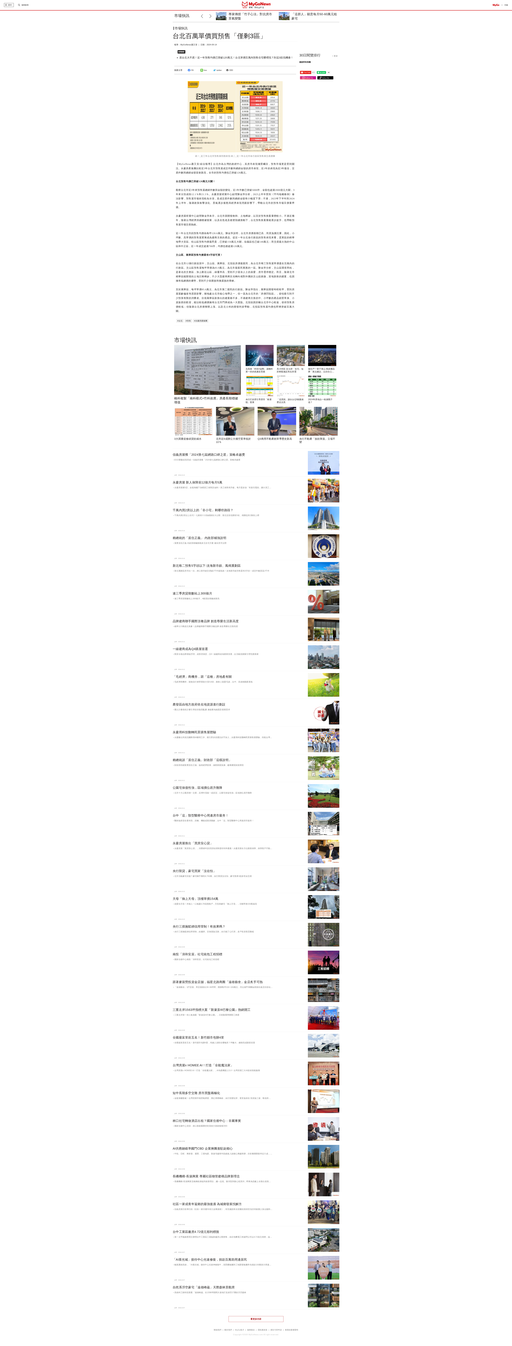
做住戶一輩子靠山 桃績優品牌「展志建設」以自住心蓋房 (321, 372)
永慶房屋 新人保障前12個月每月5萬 (197, 482)
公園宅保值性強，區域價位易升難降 (197, 787)
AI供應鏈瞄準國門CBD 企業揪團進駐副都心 (203, 1148)
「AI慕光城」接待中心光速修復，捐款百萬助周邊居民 (210, 1259)
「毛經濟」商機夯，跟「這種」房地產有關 (202, 676)
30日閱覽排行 (310, 55)
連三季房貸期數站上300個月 (192, 593)
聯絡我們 (217, 1330)
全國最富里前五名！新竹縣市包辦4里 (198, 1037)
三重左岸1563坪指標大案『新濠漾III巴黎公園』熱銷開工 (212, 1009)
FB (192, 70)
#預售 (188, 321)
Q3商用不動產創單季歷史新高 (275, 438)
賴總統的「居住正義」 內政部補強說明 (199, 538)
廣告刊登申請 (276, 1330)
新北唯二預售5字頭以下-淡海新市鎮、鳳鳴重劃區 (207, 565)
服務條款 (251, 1330)
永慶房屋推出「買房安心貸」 (193, 843)
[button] (211, 16)
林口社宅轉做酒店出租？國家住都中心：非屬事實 (207, 1120)
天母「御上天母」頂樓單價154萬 (195, 898)
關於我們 (228, 1330)
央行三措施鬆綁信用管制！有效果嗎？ (199, 926)
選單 (10, 5)
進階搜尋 (25, 5)
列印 (231, 70)
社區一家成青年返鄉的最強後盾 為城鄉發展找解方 (207, 1204)
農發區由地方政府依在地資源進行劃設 (199, 704)
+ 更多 (335, 56)
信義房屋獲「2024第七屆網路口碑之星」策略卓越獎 (209, 454)
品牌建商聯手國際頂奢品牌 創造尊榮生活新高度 (206, 621)
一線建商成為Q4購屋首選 (190, 649)
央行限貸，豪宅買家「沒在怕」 (194, 871)
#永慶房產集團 (200, 321)
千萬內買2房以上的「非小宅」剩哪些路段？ (203, 510)
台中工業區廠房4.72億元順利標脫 (196, 1232)
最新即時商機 (305, 62)
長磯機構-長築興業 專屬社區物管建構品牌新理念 (206, 1176)
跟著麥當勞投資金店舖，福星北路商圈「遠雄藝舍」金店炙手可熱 (218, 982)
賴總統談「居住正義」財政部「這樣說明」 (202, 760)
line (205, 70)
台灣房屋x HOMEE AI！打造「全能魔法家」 (203, 1065)
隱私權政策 (262, 1330)
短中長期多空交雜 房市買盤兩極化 (196, 1093)
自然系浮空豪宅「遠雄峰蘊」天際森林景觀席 (204, 1287)
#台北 (180, 321)
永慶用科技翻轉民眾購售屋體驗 (194, 732)
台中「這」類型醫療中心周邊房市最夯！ (201, 815)
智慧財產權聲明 (291, 1330)
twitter (219, 70)
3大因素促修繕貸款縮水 (187, 438)
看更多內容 (256, 1319)
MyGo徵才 (239, 1330)
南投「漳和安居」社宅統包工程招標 (197, 954)
